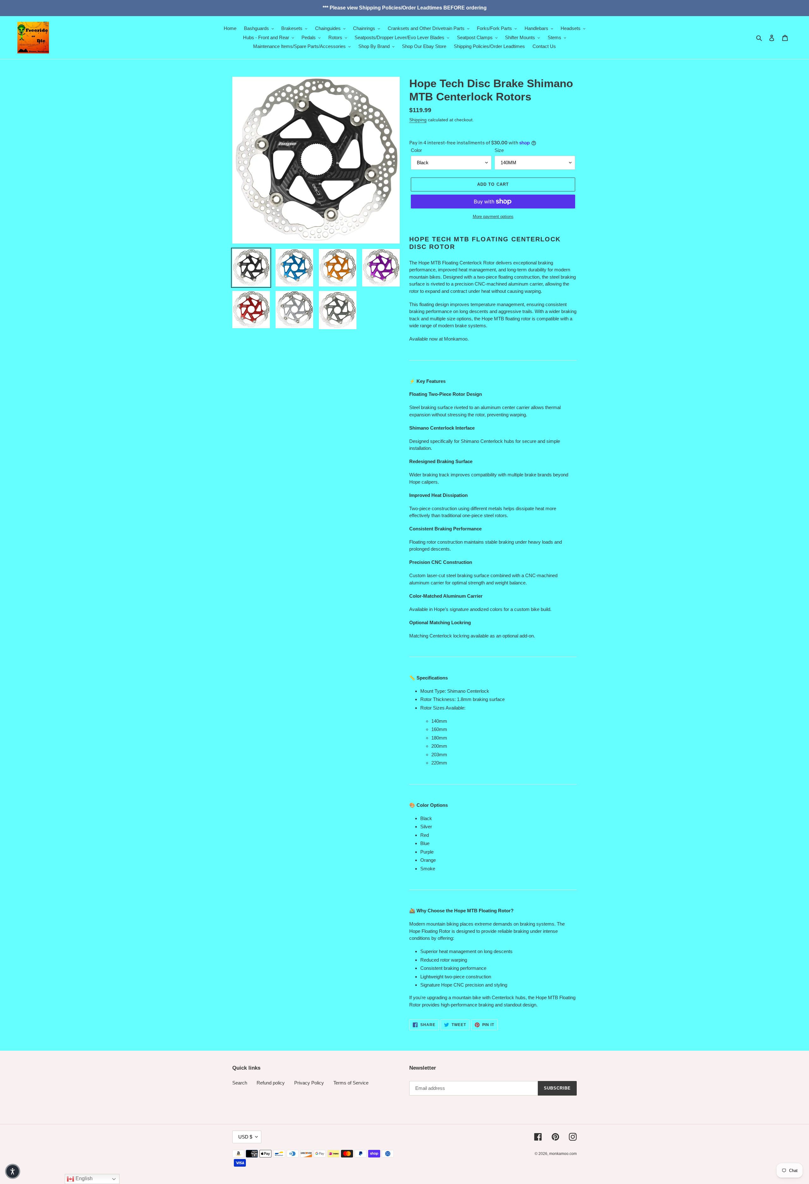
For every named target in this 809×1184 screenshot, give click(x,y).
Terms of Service (350, 1082)
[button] (12, 1171)
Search (239, 1082)
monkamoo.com (563, 1153)
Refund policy (271, 1082)
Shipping (418, 119)
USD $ (245, 1136)
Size (499, 150)
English (83, 1178)
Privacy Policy (309, 1082)
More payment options (493, 216)
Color (416, 150)
